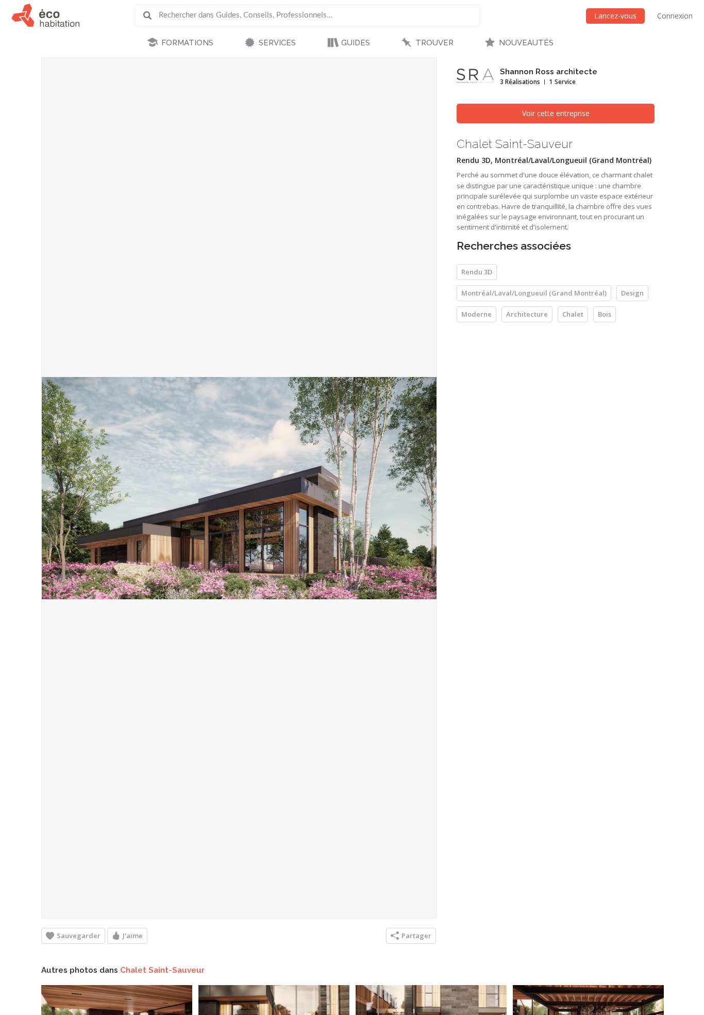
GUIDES (355, 42)
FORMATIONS (187, 42)
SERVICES (277, 42)
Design (632, 293)
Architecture (527, 314)
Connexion (675, 16)
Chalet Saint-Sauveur (162, 970)
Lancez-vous (615, 16)
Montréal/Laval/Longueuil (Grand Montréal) (534, 293)
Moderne (476, 314)
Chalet (572, 314)
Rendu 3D (476, 271)
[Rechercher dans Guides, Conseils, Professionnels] (151, 15)
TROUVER (434, 42)
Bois (604, 314)
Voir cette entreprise (556, 113)
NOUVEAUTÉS (526, 42)
